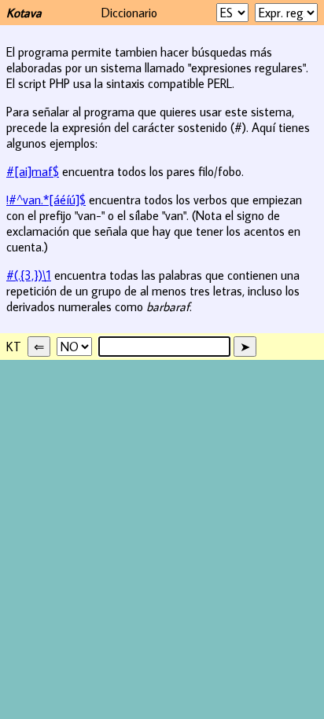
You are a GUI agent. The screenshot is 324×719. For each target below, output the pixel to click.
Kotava (24, 12)
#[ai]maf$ (32, 171)
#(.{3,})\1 (28, 275)
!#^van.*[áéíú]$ (46, 199)
